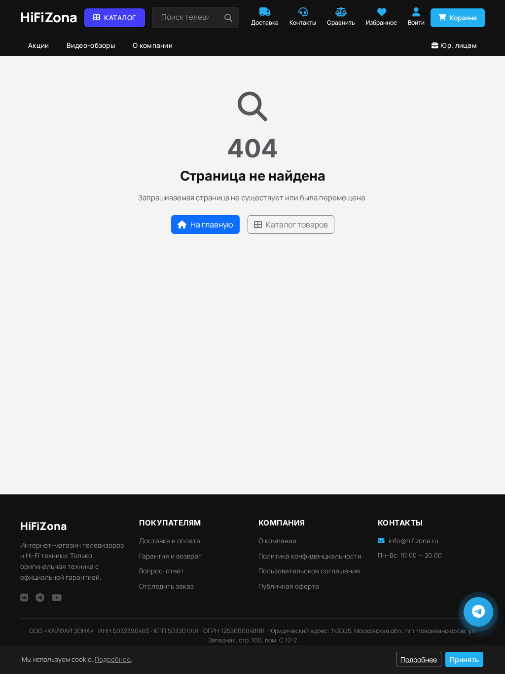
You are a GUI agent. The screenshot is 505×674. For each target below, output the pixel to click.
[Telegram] (40, 597)
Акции (38, 45)
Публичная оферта (288, 586)
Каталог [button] (120, 17)
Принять (464, 659)
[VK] (24, 597)
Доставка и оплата (169, 540)
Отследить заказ (166, 586)
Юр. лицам (458, 45)
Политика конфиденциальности (309, 556)
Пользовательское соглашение (309, 570)
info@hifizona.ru (413, 540)
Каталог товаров (297, 224)
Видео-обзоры (91, 45)
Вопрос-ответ (161, 570)
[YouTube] (57, 597)
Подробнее (113, 659)
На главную (211, 224)
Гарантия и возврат (170, 556)
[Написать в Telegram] (478, 612)
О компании (153, 45)
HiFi (43, 526)
